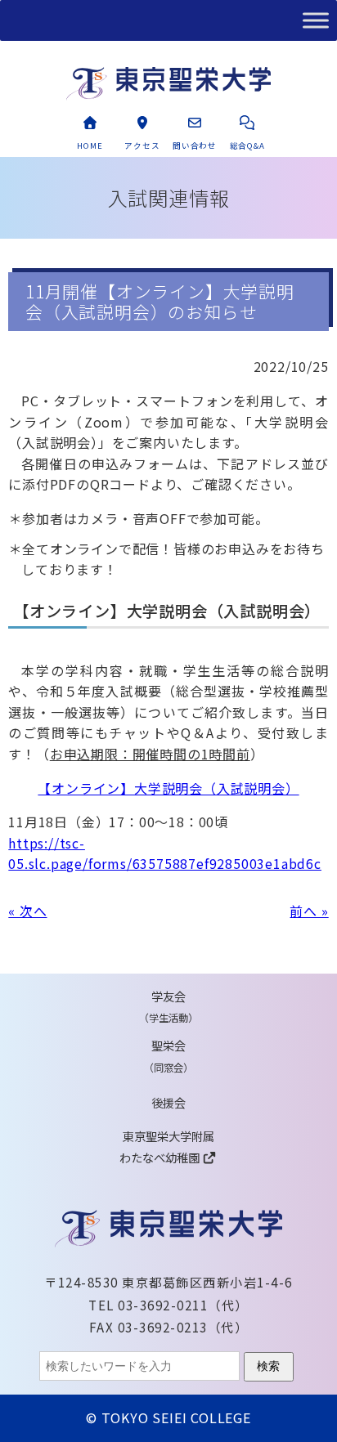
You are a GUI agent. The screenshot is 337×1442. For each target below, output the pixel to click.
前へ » (309, 910)
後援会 (168, 1102)
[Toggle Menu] (316, 20)
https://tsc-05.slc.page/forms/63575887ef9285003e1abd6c (164, 853)
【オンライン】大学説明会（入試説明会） (168, 788)
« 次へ (27, 910)
